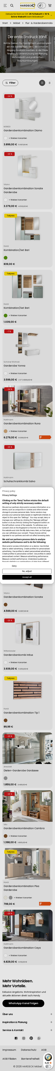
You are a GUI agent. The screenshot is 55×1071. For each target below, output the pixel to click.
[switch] (48, 1066)
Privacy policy (8, 491)
